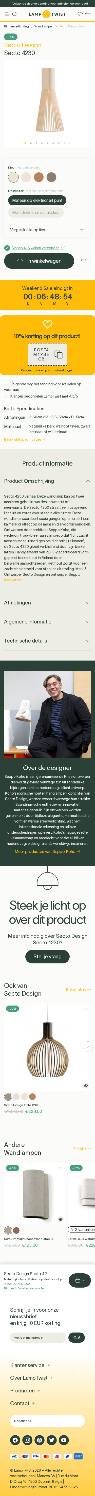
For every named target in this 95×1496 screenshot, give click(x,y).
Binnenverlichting (16, 26)
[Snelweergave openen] (86, 1085)
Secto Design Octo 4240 (21, 1105)
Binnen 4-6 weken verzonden (24, 1288)
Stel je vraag (47, 956)
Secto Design (23, 45)
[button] (47, 354)
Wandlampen (43, 26)
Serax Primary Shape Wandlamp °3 (28, 1238)
